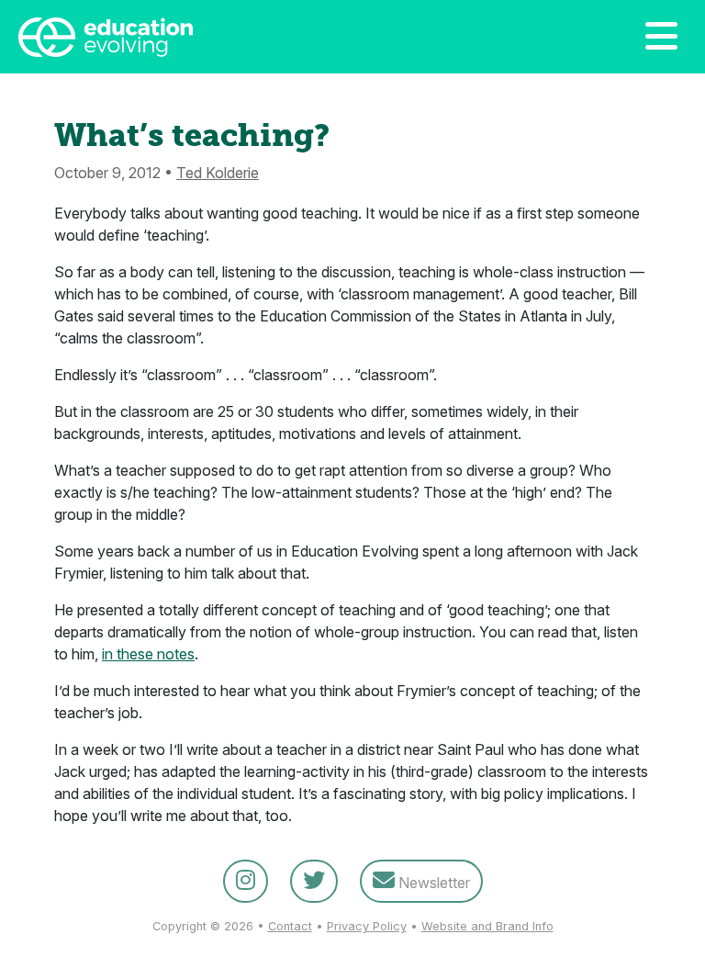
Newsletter (432, 882)
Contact (290, 926)
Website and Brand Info (487, 926)
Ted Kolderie (217, 172)
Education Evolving (237, 36)
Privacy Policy (367, 926)
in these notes (148, 654)
